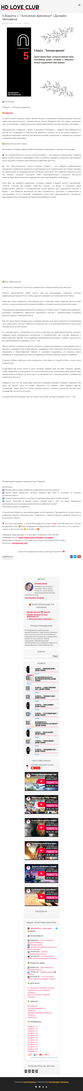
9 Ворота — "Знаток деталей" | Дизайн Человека (44, 733)
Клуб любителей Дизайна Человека (36, 538)
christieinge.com (20, 543)
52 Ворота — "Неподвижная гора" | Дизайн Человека (45, 750)
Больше (37, 673)
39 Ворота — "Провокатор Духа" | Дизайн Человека (45, 697)
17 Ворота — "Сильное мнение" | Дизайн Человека (44, 742)
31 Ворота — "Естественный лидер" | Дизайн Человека (46, 714)
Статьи (27, 23)
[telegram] (36, 1087)
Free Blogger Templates (59, 1082)
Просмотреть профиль (34, 598)
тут (54, 524)
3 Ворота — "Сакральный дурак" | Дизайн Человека (45, 669)
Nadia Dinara (42, 584)
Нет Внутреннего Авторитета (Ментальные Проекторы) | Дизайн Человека (45, 679)
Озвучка (9, 113)
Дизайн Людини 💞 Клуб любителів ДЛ (37, 615)
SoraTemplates (29, 1082)
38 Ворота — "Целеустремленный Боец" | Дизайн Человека (45, 688)
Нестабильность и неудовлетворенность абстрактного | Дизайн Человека (46, 723)
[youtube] (43, 1087)
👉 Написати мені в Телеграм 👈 (40, 619)
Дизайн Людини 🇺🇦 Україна (38, 612)
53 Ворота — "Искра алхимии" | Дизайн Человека (44, 706)
